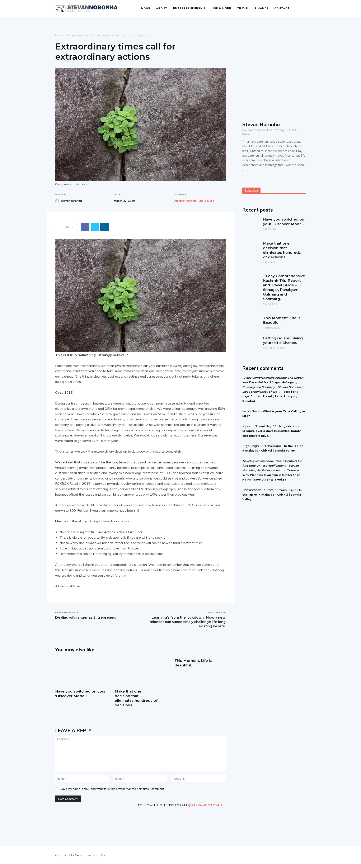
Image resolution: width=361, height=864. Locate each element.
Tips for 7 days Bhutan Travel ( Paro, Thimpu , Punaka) (270, 396)
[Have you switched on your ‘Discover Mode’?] (80, 672)
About (161, 8)
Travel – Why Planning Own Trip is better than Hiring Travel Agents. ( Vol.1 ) (271, 475)
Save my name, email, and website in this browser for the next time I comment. (112, 788)
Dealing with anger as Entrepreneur (86, 617)
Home (145, 8)
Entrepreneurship (189, 8)
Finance (261, 8)
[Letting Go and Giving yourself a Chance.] (250, 344)
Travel (243, 8)
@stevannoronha (205, 805)
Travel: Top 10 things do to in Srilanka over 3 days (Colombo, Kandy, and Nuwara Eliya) (271, 431)
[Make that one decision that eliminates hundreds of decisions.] (140, 672)
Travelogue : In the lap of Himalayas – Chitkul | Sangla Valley (272, 494)
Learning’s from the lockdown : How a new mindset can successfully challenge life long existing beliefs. (188, 621)
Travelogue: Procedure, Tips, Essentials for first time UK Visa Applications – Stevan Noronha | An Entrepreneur (271, 465)
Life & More (221, 8)
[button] (301, 9)
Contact (282, 8)
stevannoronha (71, 200)
